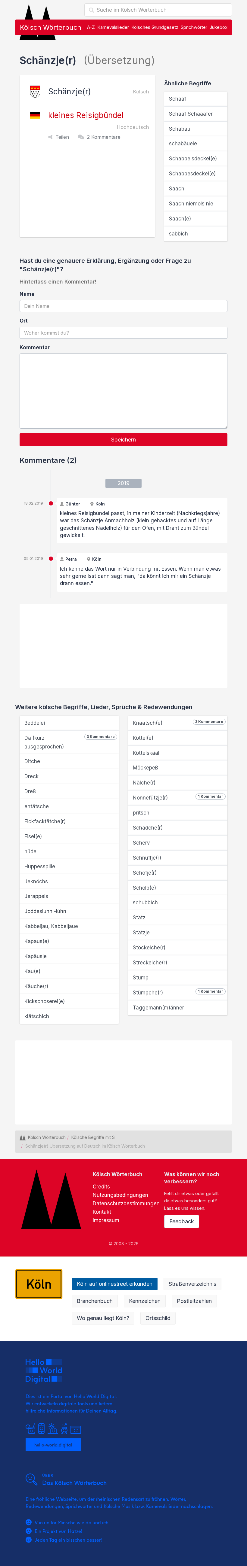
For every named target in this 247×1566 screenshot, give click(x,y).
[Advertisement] (89, 192)
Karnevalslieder (113, 27)
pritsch (141, 813)
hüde (30, 851)
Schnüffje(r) (147, 858)
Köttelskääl (146, 753)
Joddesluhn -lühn (45, 911)
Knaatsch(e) (178, 722)
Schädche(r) (148, 828)
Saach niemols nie (191, 204)
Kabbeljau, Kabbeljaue (51, 926)
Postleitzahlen (194, 1301)
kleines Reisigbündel (86, 115)
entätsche (36, 806)
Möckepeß (145, 768)
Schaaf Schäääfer (191, 114)
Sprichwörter (194, 27)
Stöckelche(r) (149, 948)
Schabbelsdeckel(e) (193, 159)
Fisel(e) (33, 836)
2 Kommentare (103, 137)
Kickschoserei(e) (44, 1001)
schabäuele (183, 144)
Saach (176, 189)
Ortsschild (157, 1318)
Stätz (139, 918)
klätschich (36, 1016)
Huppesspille (39, 866)
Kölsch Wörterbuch (50, 27)
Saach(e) (180, 219)
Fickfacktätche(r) (45, 821)
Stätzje (141, 933)
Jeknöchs (36, 882)
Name (27, 294)
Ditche (32, 761)
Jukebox (218, 27)
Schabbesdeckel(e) (192, 174)
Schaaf (177, 99)
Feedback (181, 1221)
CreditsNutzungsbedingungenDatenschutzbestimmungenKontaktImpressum (126, 1203)
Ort (24, 321)
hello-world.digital (53, 1444)
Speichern (123, 439)
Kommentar (35, 347)
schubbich (145, 903)
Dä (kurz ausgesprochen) (69, 742)
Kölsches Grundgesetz (154, 27)
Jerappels (36, 896)
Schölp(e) (144, 888)
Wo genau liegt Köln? (103, 1318)
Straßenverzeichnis (192, 1284)
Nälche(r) (144, 783)
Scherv (141, 843)
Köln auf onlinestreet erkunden (114, 1284)
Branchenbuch (95, 1301)
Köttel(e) (143, 738)
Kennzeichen (145, 1301)
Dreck (31, 776)
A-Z (91, 27)
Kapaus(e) (36, 941)
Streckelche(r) (150, 963)
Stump (141, 978)
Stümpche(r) (178, 992)
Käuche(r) (36, 986)
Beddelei (34, 723)
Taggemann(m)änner (158, 1008)
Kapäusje (35, 956)
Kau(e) (32, 971)
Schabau (179, 129)
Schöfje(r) (145, 873)
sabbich (178, 234)
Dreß (30, 791)
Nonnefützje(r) (178, 797)
